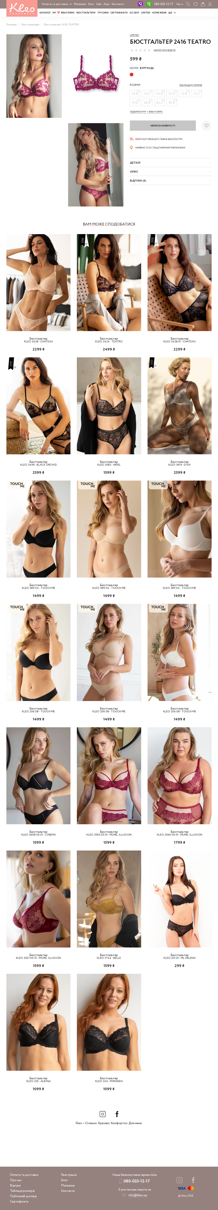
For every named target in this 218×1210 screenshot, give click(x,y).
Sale (98, 4)
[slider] (140, 50)
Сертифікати (119, 13)
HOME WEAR (159, 13)
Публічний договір (23, 1196)
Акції (106, 4)
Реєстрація (69, 1175)
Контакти (118, 4)
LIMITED (145, 13)
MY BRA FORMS (64, 13)
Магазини (80, 4)
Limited (134, 35)
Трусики (103, 13)
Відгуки (15, 1185)
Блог (91, 4)
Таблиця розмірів (22, 1191)
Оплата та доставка (55, 4)
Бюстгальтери (85, 13)
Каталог (45, 13)
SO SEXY (134, 13)
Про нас (16, 1180)
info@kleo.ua (137, 1195)
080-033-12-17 (163, 4)
